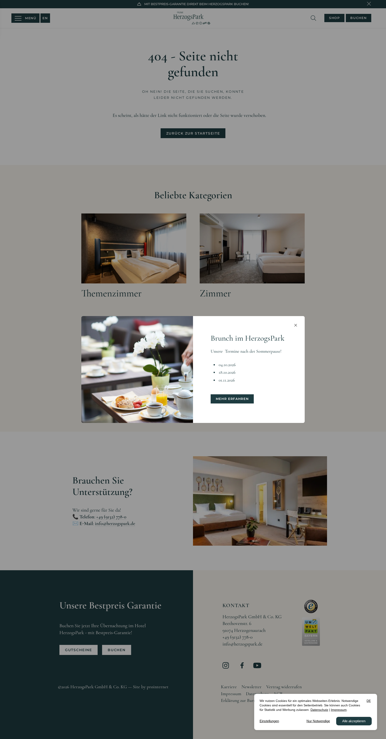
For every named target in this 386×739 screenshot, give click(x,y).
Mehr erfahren (232, 399)
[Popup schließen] (295, 325)
